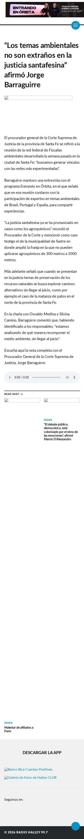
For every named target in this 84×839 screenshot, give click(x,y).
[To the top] (75, 826)
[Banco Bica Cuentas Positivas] (28, 769)
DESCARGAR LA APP (42, 753)
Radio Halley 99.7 (32, 832)
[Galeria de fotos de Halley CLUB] (30, 777)
